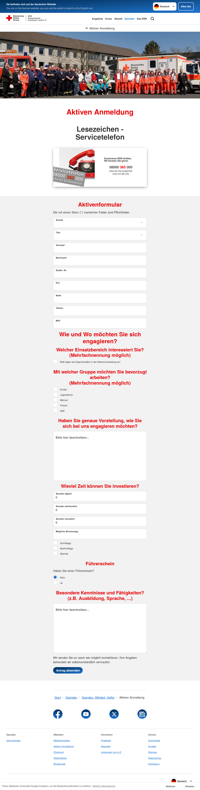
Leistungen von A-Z (111, 752)
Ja (61, 583)
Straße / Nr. (61, 270)
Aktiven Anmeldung (64, 746)
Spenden (129, 18)
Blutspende (59, 764)
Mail (58, 320)
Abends (63, 553)
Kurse (108, 18)
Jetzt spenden (13, 740)
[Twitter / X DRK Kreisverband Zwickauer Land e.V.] (114, 714)
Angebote (97, 18)
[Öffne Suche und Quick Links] (152, 18)
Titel (58, 232)
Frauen (63, 405)
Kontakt (152, 746)
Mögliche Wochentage (67, 531)
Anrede (59, 219)
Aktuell (118, 18)
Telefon (59, 307)
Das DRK (142, 18)
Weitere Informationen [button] (104, 786)
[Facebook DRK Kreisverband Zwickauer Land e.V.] (58, 714)
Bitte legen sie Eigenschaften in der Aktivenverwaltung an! (89, 362)
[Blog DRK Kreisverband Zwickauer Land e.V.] (142, 714)
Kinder (63, 389)
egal (62, 410)
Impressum (154, 764)
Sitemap (152, 752)
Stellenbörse (60, 758)
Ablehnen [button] (170, 786)
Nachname (61, 257)
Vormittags (65, 543)
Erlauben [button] (189, 786)
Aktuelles (106, 746)
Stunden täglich (64, 493)
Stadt (58, 295)
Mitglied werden (62, 740)
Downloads (154, 740)
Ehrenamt (59, 752)
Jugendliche (66, 395)
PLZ (58, 282)
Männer (63, 400)
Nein (62, 577)
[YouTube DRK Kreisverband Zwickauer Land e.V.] (86, 714)
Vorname (60, 245)
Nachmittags (66, 548)
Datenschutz (154, 758)
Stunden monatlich (65, 518)
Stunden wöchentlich (66, 506)
